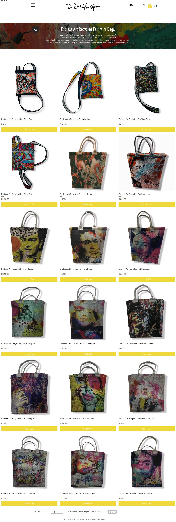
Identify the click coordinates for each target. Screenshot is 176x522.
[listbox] (40, 511)
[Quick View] (29, 87)
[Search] (144, 5)
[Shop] (156, 5)
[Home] (35, 29)
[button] (150, 5)
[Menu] (33, 5)
